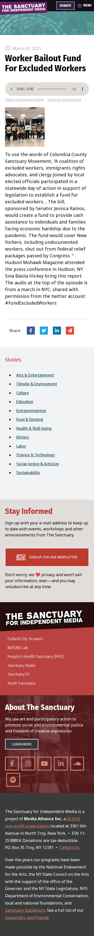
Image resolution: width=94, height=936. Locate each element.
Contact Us (69, 847)
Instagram (28, 763)
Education (24, 401)
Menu (87, 5)
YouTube (44, 763)
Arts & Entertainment (35, 375)
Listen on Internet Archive (24, 100)
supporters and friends (27, 917)
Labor (21, 446)
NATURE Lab (18, 647)
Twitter (44, 331)
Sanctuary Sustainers (25, 910)
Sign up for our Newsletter (53, 557)
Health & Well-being (34, 428)
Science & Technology (35, 455)
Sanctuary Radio (22, 665)
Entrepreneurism (31, 410)
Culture (22, 393)
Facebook (31, 331)
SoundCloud (77, 763)
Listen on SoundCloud (64, 100)
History (22, 437)
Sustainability (28, 472)
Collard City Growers (25, 638)
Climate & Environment (36, 384)
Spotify (13, 780)
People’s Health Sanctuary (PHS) (36, 656)
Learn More (22, 744)
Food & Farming (29, 419)
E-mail (70, 331)
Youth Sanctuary (22, 683)
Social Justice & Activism (37, 464)
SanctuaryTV (18, 674)
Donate (65, 6)
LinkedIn (57, 331)
